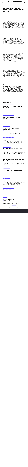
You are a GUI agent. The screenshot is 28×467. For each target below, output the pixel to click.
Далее (18, 207)
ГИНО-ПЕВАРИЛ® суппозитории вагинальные (11, 129)
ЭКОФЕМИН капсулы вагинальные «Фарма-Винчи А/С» (13, 160)
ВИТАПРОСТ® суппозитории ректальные (13, 139)
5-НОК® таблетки (7, 189)
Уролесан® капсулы (8, 180)
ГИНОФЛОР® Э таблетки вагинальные (12, 170)
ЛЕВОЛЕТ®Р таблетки (8, 199)
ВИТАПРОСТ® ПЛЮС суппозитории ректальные (11, 118)
